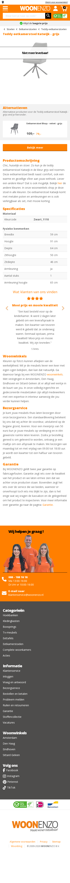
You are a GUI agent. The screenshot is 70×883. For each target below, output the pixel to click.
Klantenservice (11, 670)
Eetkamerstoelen (13, 644)
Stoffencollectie (12, 717)
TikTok (11, 787)
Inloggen (8, 676)
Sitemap (56, 841)
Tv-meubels (10, 632)
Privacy (43, 841)
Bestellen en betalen (15, 693)
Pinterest (12, 781)
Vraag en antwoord (14, 682)
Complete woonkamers (17, 649)
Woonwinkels (15, 732)
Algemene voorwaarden (22, 841)
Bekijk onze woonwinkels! (56, 2)
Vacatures (9, 722)
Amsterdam (10, 737)
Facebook (12, 770)
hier (60, 183)
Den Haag (9, 743)
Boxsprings (9, 626)
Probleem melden (13, 699)
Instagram (13, 776)
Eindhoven (9, 749)
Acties (6, 655)
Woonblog (16, 846)
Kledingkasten (11, 621)
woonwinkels (55, 374)
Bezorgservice (11, 688)
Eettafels (8, 638)
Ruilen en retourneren (16, 705)
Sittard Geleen (11, 755)
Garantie (48, 504)
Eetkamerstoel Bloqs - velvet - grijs (44, 123)
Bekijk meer (35, 147)
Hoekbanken (10, 615)
